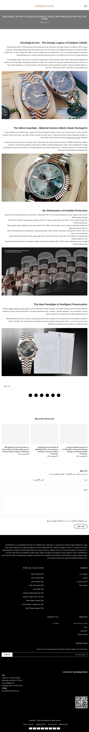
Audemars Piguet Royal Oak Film (33, 593)
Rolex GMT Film (38, 589)
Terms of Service (28, 724)
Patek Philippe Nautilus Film (35, 600)
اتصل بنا (55, 623)
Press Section (83, 585)
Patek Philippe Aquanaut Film (34, 608)
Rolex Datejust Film (37, 581)
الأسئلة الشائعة (82, 634)
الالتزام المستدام (82, 581)
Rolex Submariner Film (36, 585)
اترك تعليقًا (7, 386)
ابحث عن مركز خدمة (80, 623)
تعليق (85, 489)
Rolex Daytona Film (37, 574)
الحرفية (85, 578)
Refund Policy (63, 724)
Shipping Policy (41, 724)
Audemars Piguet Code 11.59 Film (33, 597)
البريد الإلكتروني (38, 480)
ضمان (85, 627)
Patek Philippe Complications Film (33, 604)
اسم (85, 480)
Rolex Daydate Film (37, 578)
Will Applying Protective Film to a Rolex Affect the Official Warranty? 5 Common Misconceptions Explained (15, 449)
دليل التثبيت (83, 631)
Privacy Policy (52, 724)
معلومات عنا (83, 574)
